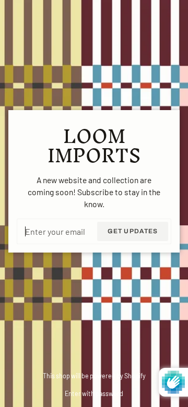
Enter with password (94, 393)
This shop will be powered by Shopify (94, 375)
